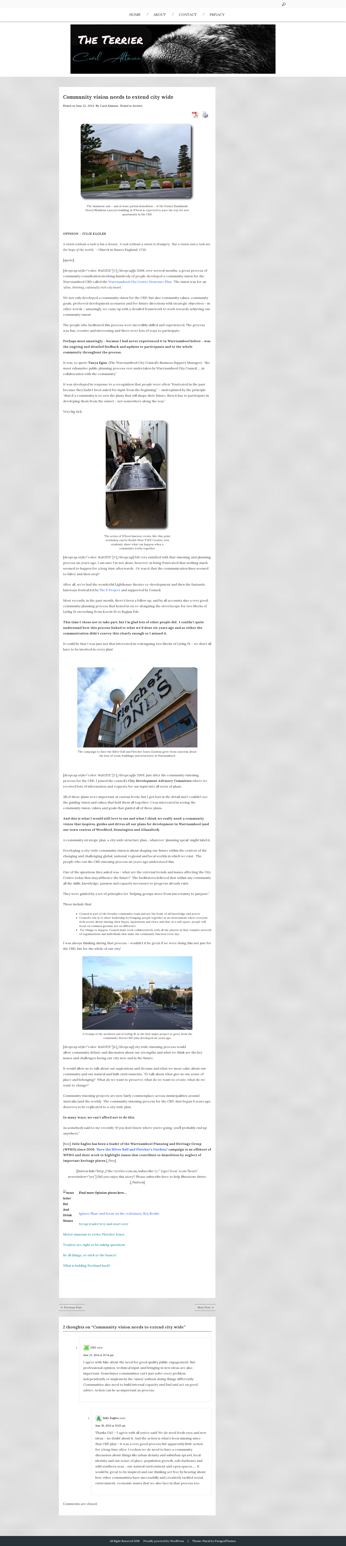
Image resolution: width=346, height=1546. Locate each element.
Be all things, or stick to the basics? (90, 1255)
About (159, 14)
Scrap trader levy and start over (104, 1224)
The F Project (109, 590)
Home (135, 14)
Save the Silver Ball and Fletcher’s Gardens (132, 1149)
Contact (188, 14)
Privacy (217, 14)
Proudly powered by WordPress (163, 1541)
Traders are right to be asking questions (94, 1245)
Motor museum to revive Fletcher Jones (93, 1234)
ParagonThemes (225, 1541)
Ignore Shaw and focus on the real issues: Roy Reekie (119, 1213)
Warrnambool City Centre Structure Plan (139, 282)
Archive (138, 105)
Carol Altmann (109, 105)
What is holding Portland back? (87, 1266)
